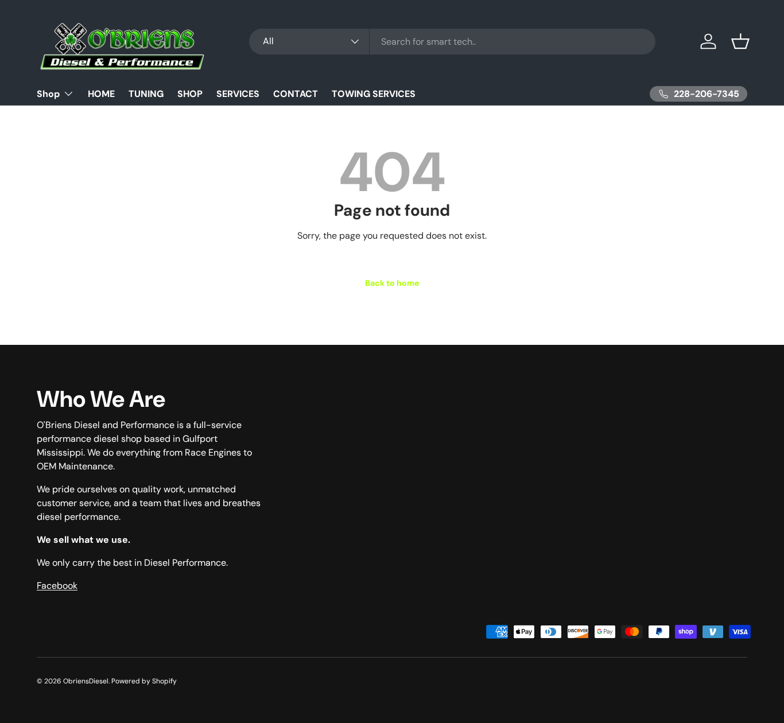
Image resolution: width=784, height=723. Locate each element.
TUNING (146, 94)
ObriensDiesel (85, 681)
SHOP (190, 94)
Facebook (57, 586)
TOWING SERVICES (374, 94)
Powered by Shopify (144, 681)
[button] (740, 41)
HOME (101, 94)
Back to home (392, 283)
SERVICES (237, 94)
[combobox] (452, 42)
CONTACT (295, 94)
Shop (48, 94)
